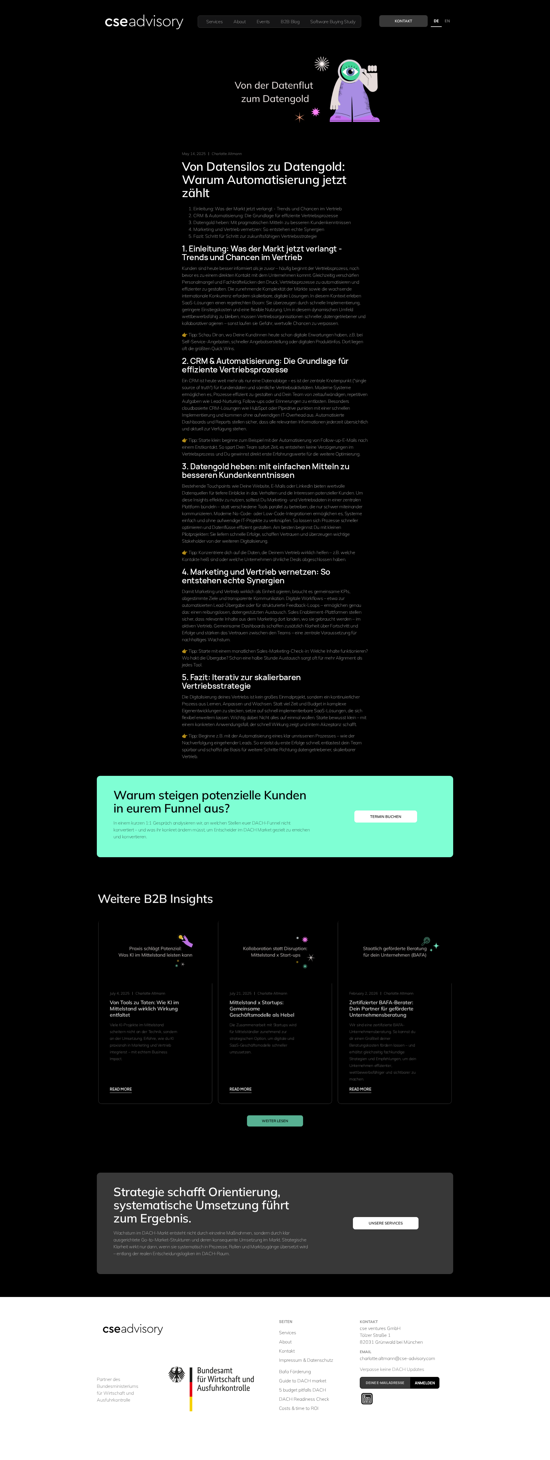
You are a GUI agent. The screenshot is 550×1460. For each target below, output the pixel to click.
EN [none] (447, 20)
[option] (447, 21)
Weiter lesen (275, 1120)
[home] (143, 22)
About (239, 21)
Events (263, 21)
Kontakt (403, 21)
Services (214, 21)
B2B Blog (290, 21)
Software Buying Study (332, 21)
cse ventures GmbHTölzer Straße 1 (391, 1335)
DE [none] (436, 20)
